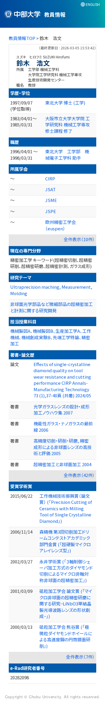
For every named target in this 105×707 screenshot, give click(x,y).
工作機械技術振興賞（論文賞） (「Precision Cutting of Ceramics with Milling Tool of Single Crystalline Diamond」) (65, 508)
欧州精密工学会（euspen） (60, 225)
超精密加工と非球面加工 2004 (62, 464)
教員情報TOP (22, 38)
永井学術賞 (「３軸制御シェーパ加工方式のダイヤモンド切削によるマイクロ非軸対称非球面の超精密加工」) (66, 570)
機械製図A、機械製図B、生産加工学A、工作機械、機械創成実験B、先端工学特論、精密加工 (50, 337)
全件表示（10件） (79, 239)
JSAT (50, 189)
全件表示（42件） (79, 475)
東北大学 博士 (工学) (65, 103)
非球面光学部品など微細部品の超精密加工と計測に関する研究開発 (51, 307)
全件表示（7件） (80, 657)
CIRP (50, 178)
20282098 (19, 677)
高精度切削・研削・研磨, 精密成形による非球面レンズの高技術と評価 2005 (63, 447)
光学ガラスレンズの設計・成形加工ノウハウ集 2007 (62, 409)
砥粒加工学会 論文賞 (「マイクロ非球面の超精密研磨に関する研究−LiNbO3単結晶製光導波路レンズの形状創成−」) (65, 603)
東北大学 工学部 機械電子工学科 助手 (67, 154)
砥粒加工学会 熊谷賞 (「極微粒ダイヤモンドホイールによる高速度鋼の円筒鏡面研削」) (65, 636)
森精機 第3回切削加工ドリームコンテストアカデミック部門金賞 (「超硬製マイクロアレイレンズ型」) (65, 541)
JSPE (50, 211)
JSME (51, 200)
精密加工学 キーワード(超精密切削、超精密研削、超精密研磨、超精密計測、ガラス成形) (51, 263)
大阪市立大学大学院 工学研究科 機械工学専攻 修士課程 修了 (67, 124)
